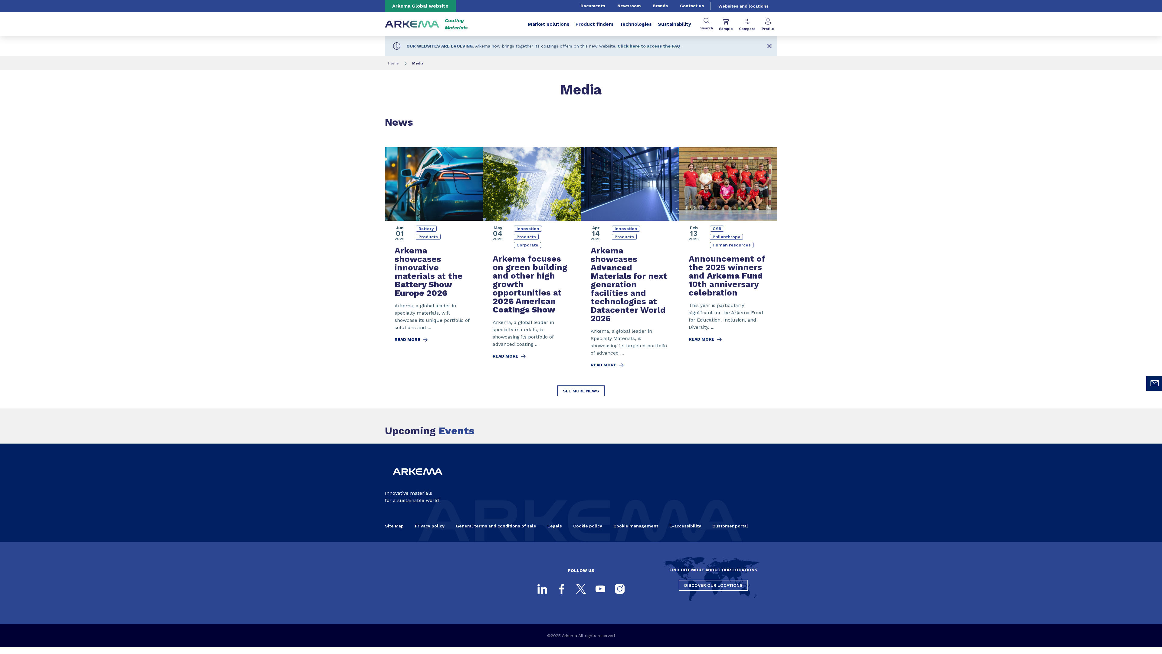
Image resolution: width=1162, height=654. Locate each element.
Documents (592, 5)
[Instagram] (620, 589)
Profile (768, 29)
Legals (554, 526)
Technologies (636, 24)
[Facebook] (561, 589)
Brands (660, 5)
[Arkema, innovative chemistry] (417, 480)
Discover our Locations (713, 585)
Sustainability (674, 24)
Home (393, 63)
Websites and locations (743, 6)
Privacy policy (430, 526)
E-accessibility (685, 526)
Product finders (595, 24)
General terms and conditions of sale (496, 526)
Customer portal (730, 526)
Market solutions (549, 24)
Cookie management (635, 526)
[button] (769, 46)
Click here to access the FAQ (649, 46)
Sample (726, 29)
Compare (747, 29)
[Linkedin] (542, 589)
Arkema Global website (420, 6)
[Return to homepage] (412, 24)
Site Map (394, 526)
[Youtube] (600, 589)
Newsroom (629, 5)
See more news (581, 390)
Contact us (692, 5)
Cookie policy (587, 526)
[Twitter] (581, 589)
